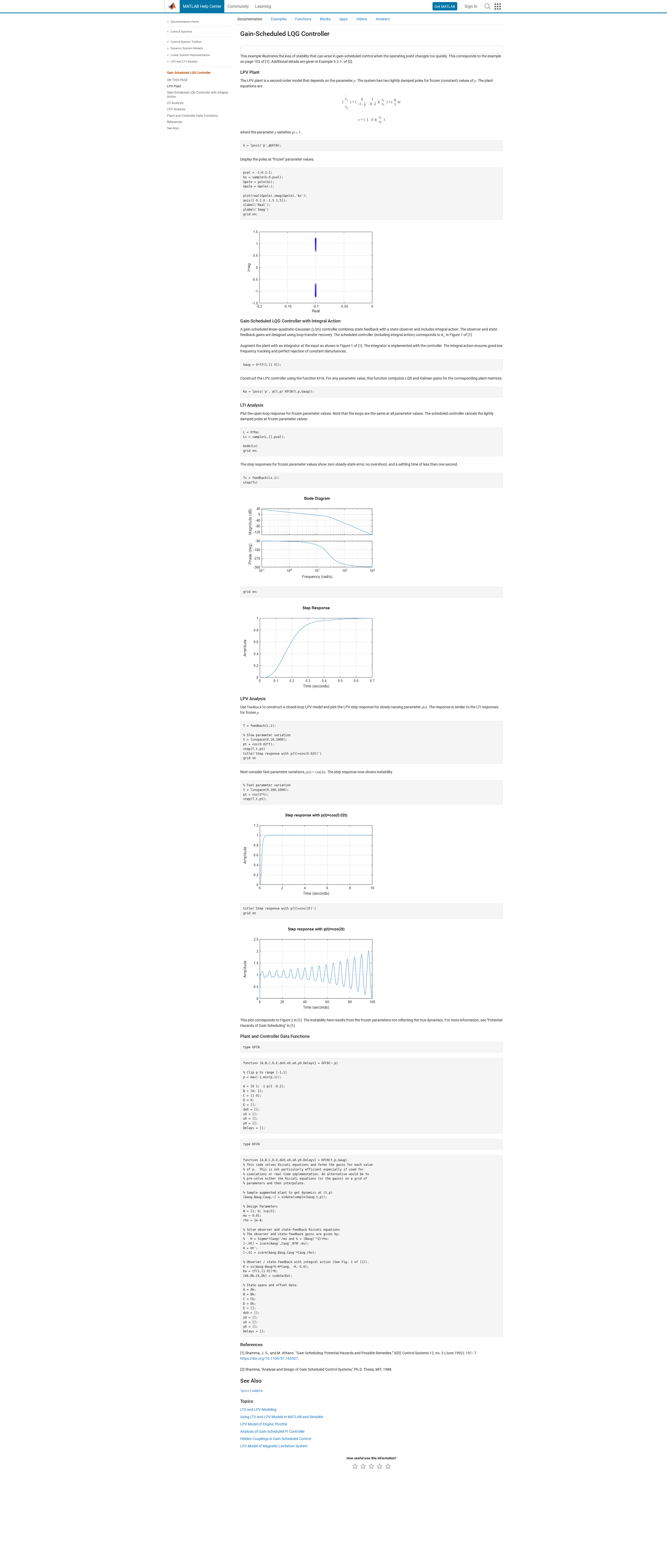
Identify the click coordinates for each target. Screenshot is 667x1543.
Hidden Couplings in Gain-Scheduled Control (275, 1439)
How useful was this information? (371, 1458)
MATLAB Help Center (202, 6)
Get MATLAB (445, 6)
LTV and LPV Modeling (258, 1409)
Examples (279, 19)
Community (238, 6)
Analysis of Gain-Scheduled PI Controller (272, 1431)
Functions (303, 19)
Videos (361, 19)
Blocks (325, 19)
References (174, 122)
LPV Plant (174, 86)
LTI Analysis (175, 103)
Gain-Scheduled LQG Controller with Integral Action (197, 95)
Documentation (249, 19)
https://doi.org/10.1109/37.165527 (269, 1358)
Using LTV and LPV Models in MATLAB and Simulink (281, 1417)
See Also (173, 128)
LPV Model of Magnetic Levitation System (273, 1446)
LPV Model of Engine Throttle (263, 1424)
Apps (343, 19)
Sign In (471, 6)
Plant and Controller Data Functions (192, 116)
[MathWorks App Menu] (498, 6)
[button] (487, 6)
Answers (383, 19)
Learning (263, 6)
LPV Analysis (176, 109)
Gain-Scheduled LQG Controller (189, 73)
